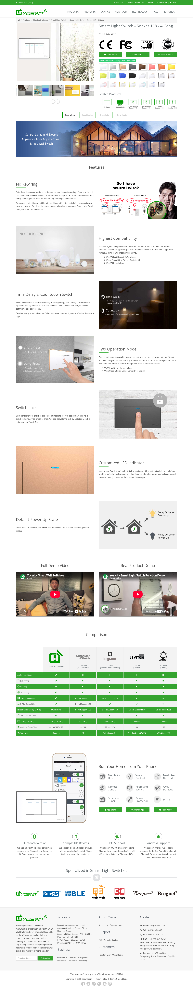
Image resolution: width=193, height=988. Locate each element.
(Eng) (24, 2)
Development (82, 957)
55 (86, 925)
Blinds (84, 928)
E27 (81, 934)
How (155, 11)
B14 (86, 934)
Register (163, 2)
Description (70, 115)
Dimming (74, 939)
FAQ (143, 2)
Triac (84, 942)
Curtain (77, 928)
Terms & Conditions (118, 978)
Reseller (72, 957)
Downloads (122, 115)
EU (64, 937)
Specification (87, 115)
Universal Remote (64, 931)
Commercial (72, 960)
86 (73, 925)
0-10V (78, 942)
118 (77, 925)
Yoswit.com (87, 978)
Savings (105, 11)
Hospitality (83, 960)
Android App (139, 809)
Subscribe (45, 958)
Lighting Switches (40, 20)
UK (68, 937)
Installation (105, 115)
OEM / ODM (121, 11)
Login (173, 2)
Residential (61, 960)
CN (76, 937)
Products (72, 11)
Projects (90, 11)
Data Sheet (111, 54)
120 (82, 925)
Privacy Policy (101, 978)
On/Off (82, 939)
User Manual (167, 54)
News (130, 2)
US (72, 937)
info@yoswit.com (157, 925)
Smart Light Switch (58, 20)
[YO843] (24, 90)
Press (137, 2)
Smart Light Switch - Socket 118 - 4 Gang (87, 20)
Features (169, 11)
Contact (151, 2)
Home (116, 2)
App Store (111, 809)
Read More (167, 809)
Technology (140, 11)
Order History (117, 954)
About (123, 2)
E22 (91, 934)
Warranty (107, 940)
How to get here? (153, 948)
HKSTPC (119, 974)
